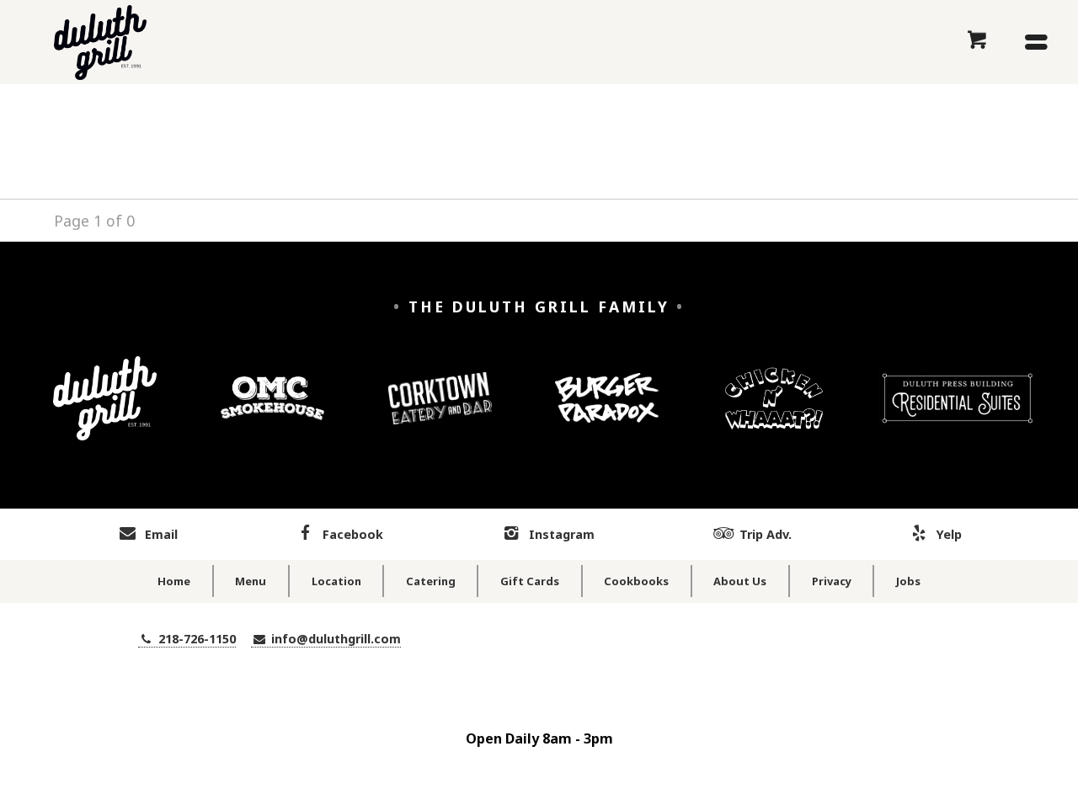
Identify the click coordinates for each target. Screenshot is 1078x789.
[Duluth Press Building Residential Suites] (956, 411)
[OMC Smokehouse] (272, 410)
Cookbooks (636, 581)
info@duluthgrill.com (334, 639)
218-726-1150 (195, 639)
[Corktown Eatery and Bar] (440, 411)
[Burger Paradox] (607, 410)
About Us (739, 581)
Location (336, 581)
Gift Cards (529, 581)
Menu (250, 581)
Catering (431, 581)
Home (173, 581)
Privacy (831, 581)
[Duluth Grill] (105, 410)
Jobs (908, 581)
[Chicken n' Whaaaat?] (774, 410)
